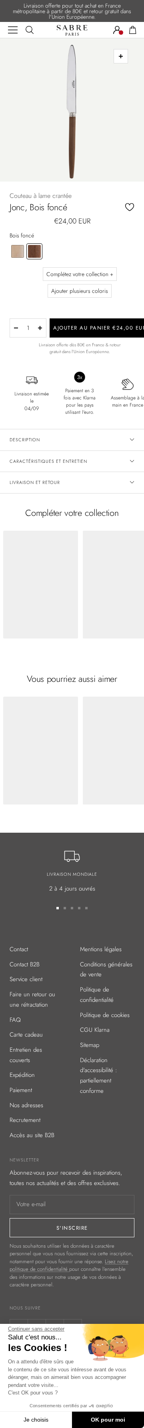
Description (25, 439)
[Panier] (132, 30)
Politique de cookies (105, 1015)
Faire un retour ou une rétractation (32, 999)
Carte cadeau (26, 1034)
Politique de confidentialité (97, 994)
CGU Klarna (95, 1029)
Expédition (22, 1075)
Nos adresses (26, 1105)
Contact (19, 949)
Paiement (21, 1090)
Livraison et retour (35, 482)
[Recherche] (30, 30)
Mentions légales (101, 949)
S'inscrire (72, 1228)
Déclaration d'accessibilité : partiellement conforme (98, 1075)
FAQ (15, 1019)
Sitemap (89, 1045)
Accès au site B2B (32, 1135)
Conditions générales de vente (106, 969)
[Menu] (13, 30)
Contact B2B (25, 964)
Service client (26, 979)
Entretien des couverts (26, 1055)
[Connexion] (117, 30)
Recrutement (25, 1120)
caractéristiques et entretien (48, 461)
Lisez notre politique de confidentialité (69, 1265)
